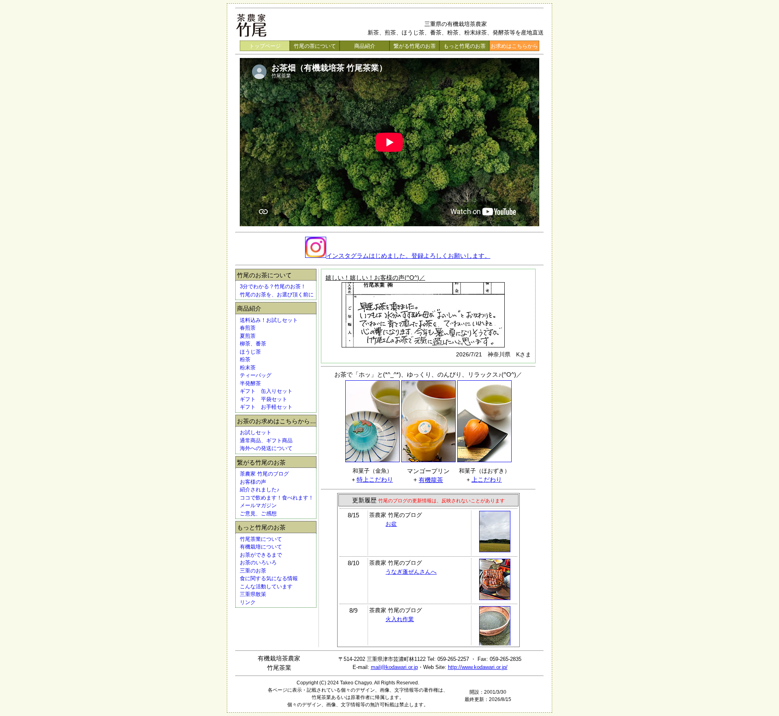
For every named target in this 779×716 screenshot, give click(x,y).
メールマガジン (258, 505)
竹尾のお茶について (264, 275)
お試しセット (255, 432)
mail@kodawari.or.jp (394, 667)
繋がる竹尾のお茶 (415, 46)
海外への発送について (266, 448)
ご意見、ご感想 (258, 513)
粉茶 (245, 359)
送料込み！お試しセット (269, 320)
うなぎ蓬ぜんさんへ (411, 571)
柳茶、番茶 (253, 344)
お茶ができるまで (261, 555)
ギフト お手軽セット (266, 407)
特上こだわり (375, 479)
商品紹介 (364, 46)
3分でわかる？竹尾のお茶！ (273, 286)
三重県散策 (253, 594)
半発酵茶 (250, 383)
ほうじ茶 (250, 352)
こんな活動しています (266, 586)
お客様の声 (253, 482)
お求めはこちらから (514, 46)
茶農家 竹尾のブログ (264, 474)
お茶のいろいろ (258, 563)
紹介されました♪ (260, 490)
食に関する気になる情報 (269, 578)
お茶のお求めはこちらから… (276, 421)
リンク (248, 602)
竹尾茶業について (261, 539)
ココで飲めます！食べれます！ (277, 498)
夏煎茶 (248, 336)
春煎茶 (248, 328)
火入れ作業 (399, 619)
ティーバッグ (255, 375)
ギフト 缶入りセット (266, 391)
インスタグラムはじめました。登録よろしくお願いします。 (408, 255)
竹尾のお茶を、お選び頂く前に (277, 295)
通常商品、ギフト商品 (266, 440)
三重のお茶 (253, 571)
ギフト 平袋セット (263, 399)
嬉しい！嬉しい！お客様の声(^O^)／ (375, 277)
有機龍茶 (431, 479)
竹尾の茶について (315, 46)
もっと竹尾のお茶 (464, 46)
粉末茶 (248, 367)
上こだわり (486, 479)
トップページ (265, 46)
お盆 (391, 524)
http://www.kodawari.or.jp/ (478, 667)
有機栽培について (261, 547)
